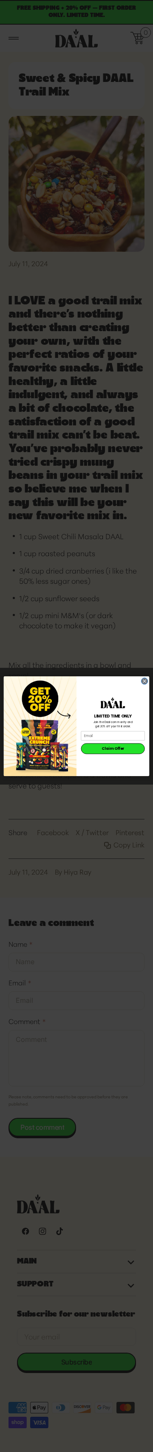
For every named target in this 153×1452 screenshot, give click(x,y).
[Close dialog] (144, 681)
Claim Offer (113, 748)
